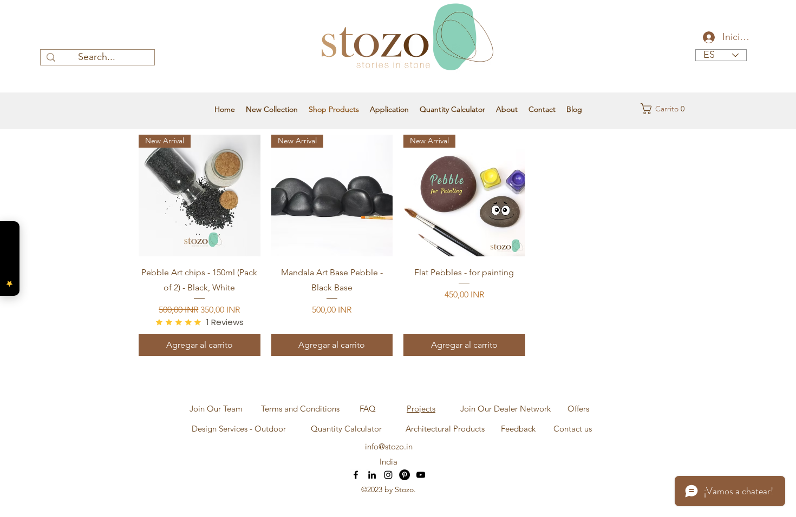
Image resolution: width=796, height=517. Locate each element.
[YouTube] (420, 474)
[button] (662, 108)
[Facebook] (355, 474)
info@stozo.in (389, 446)
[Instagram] (388, 474)
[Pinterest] (404, 474)
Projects (421, 408)
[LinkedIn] (372, 474)
